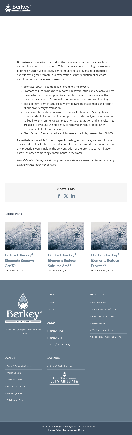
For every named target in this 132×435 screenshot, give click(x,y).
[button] (7, 247)
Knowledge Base (14, 393)
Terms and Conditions (73, 429)
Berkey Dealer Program (61, 366)
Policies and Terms (15, 400)
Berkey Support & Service (19, 366)
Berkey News (56, 330)
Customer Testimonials (103, 316)
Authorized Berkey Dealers (105, 309)
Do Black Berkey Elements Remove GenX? (19, 260)
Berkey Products (100, 302)
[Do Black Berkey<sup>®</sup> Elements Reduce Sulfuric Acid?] (66, 224)
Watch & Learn (14, 372)
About (52, 302)
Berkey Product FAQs (60, 344)
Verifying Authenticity (102, 330)
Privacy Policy (54, 429)
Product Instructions (17, 386)
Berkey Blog (55, 337)
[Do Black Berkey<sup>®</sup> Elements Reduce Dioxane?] (109, 224)
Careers (53, 309)
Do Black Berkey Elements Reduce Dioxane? (105, 260)
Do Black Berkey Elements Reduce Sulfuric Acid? (62, 260)
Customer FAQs (14, 379)
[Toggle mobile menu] (125, 5)
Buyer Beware (98, 323)
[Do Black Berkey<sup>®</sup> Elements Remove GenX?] (23, 224)
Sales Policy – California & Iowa (106, 336)
